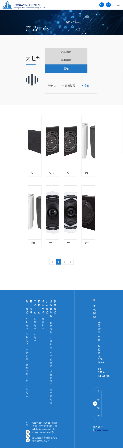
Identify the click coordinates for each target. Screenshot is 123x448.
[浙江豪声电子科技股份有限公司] (23, 5)
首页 (68, 22)
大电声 (35, 337)
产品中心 (76, 22)
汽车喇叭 (66, 52)
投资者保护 (51, 377)
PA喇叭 (52, 85)
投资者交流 (51, 396)
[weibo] (28, 440)
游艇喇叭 (66, 60)
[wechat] (28, 436)
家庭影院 (70, 85)
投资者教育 (51, 359)
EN (108, 5)
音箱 (66, 68)
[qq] (28, 432)
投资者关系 (51, 308)
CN (101, 5)
